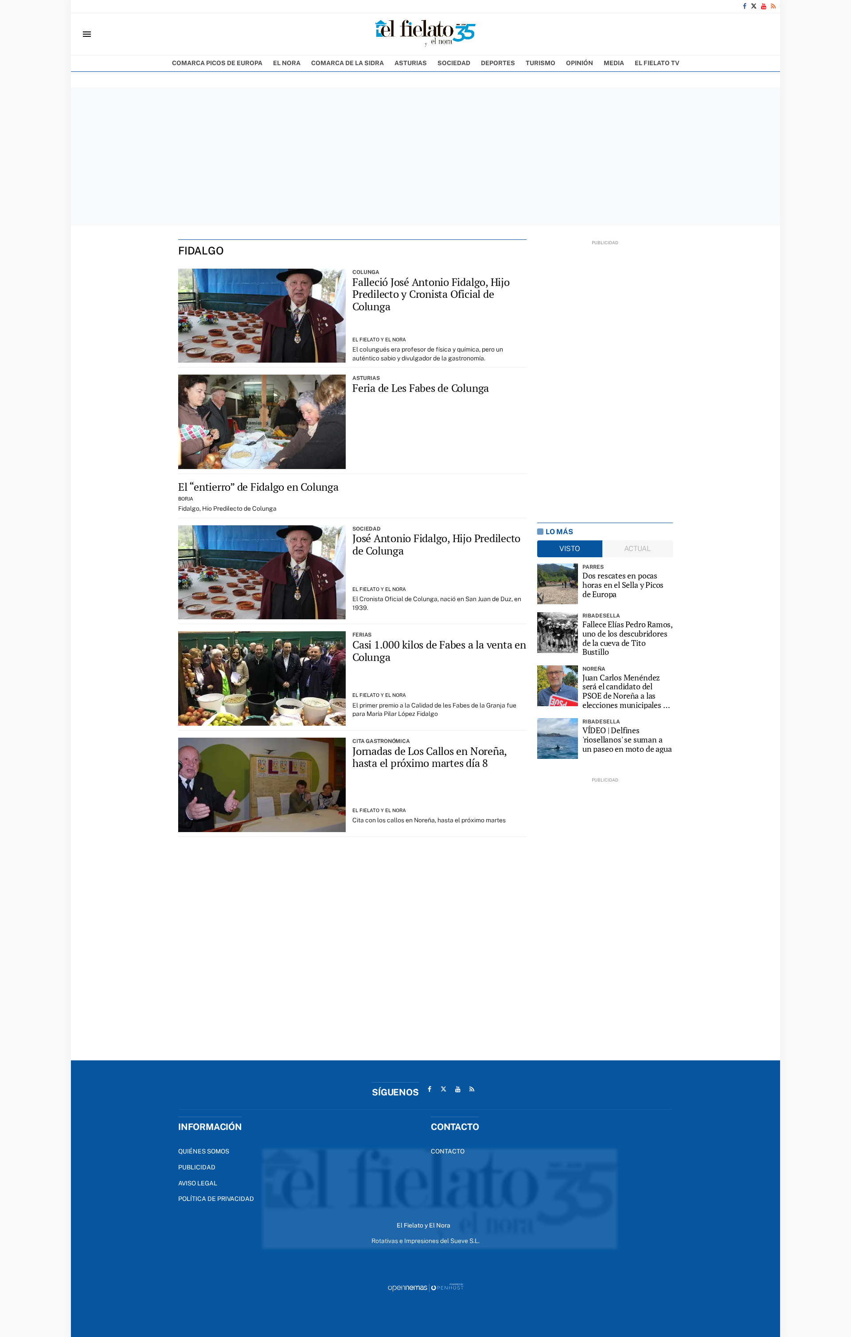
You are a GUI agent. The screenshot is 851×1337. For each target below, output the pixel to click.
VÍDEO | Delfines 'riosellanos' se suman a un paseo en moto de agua (627, 739)
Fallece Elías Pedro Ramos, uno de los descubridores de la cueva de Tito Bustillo (627, 638)
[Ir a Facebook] (744, 6)
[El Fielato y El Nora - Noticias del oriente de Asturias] (425, 34)
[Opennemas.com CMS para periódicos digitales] (425, 1287)
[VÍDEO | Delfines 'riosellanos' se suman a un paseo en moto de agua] (557, 738)
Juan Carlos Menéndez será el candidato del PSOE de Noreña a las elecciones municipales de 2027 (626, 691)
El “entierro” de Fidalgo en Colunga (258, 487)
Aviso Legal (197, 1183)
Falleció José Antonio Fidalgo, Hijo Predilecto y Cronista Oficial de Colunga (431, 294)
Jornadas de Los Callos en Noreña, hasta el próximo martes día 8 (429, 757)
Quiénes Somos (203, 1151)
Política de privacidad (216, 1198)
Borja (185, 498)
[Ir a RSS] (773, 6)
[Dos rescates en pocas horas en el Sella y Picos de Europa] (557, 583)
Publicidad (196, 1167)
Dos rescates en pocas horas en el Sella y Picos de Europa (623, 584)
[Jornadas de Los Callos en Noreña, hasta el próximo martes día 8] (262, 785)
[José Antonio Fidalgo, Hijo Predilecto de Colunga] (262, 572)
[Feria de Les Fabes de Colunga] (262, 422)
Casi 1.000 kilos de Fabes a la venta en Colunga (439, 650)
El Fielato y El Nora (379, 339)
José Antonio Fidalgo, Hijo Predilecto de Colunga (436, 544)
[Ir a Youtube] (763, 6)
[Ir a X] (754, 6)
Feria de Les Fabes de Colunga (420, 388)
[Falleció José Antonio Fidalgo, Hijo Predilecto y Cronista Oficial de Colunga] (262, 316)
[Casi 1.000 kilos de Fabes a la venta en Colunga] (262, 678)
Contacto (448, 1151)
